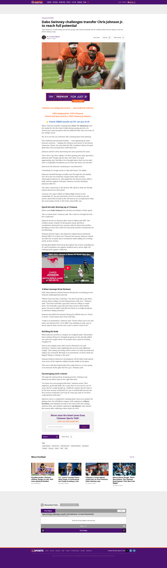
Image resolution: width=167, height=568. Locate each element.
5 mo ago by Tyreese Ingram (62, 515)
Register (124, 2)
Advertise (58, 550)
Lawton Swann (64, 483)
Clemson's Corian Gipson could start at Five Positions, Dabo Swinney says (97, 479)
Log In (119, 2)
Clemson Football (48, 18)
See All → (133, 457)
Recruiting (62, 2)
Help (63, 550)
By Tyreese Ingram (53, 37)
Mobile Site (89, 550)
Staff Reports (37, 483)
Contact (68, 550)
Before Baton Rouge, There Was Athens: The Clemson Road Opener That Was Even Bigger (124, 480)
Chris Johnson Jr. (65, 446)
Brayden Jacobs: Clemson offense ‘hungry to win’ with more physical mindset (42, 479)
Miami (56, 448)
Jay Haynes (85, 446)
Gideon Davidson (75, 446)
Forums (49, 2)
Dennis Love (55, 446)
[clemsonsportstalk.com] (38, 2)
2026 (66, 448)
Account (52, 550)
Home (46, 550)
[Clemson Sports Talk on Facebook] (130, 550)
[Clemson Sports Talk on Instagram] (134, 550)
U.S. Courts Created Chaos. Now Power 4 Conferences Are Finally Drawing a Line (69, 479)
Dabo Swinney (46, 446)
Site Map (83, 550)
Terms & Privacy (75, 550)
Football (55, 2)
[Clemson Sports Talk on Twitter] (127, 550)
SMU (61, 448)
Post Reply (48, 511)
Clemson (51, 448)
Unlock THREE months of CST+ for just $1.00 (69, 121)
